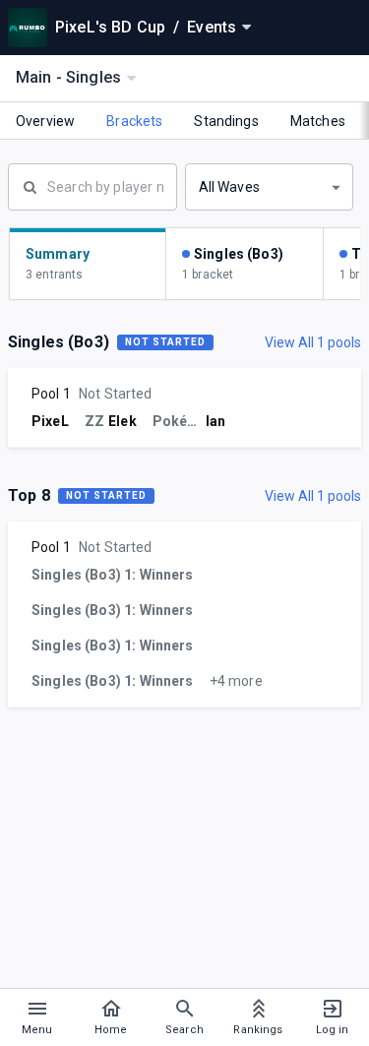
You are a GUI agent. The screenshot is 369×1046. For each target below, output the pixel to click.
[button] (269, 187)
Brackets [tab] (134, 121)
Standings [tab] (226, 121)
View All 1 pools (313, 342)
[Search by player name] (92, 185)
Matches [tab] (317, 121)
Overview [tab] (45, 121)
